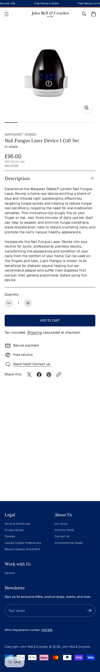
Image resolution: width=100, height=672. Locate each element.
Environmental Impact (69, 543)
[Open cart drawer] (93, 14)
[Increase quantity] (28, 303)
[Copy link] (58, 374)
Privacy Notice (14, 530)
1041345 (46, 630)
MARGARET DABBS (20, 134)
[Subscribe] (89, 610)
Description (17, 178)
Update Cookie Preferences (23, 543)
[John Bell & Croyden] (50, 14)
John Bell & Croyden (76, 647)
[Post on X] (29, 374)
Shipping (34, 332)
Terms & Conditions (17, 523)
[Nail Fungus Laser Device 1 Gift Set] (50, 71)
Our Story (61, 523)
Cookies (10, 536)
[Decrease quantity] (9, 303)
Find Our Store (64, 530)
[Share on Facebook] (39, 374)
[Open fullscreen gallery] (86, 108)
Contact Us (62, 536)
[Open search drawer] (84, 14)
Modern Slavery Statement (22, 549)
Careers (10, 573)
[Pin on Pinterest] (49, 374)
